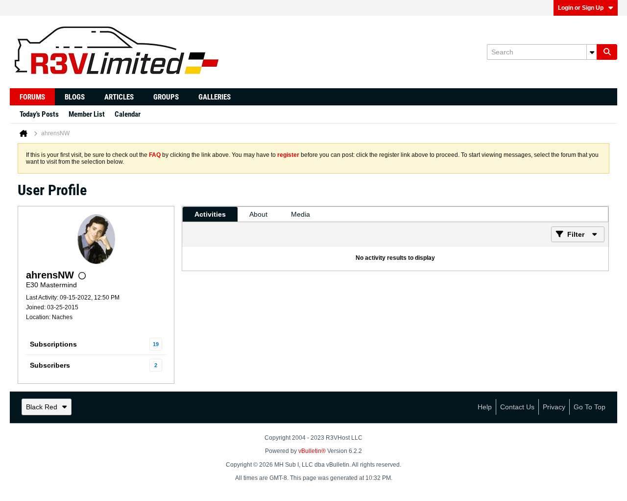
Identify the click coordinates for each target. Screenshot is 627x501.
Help (485, 407)
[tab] (210, 214)
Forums (32, 97)
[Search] (607, 52)
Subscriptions (53, 344)
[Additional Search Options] (591, 52)
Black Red (41, 407)
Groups (166, 97)
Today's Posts (39, 114)
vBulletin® (312, 451)
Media (300, 214)
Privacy (554, 407)
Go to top (589, 407)
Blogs (75, 97)
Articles (119, 97)
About (258, 214)
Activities (210, 214)
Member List (87, 114)
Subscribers (50, 365)
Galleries (214, 97)
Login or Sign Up (580, 7)
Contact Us (517, 407)
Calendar (128, 114)
